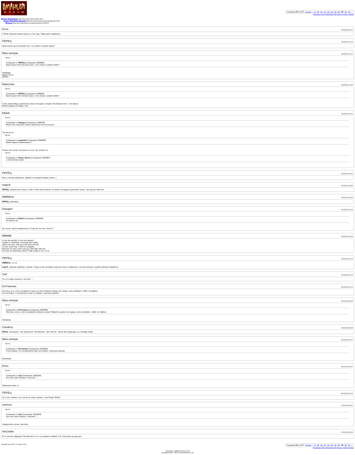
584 (339, 12)
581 (328, 12)
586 (345, 12)
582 (332, 12)
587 (349, 12)
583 (335, 12)
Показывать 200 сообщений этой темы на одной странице (333, 14)
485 (318, 12)
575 (325, 12)
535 (321, 12)
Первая (308, 12)
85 (315, 12)
